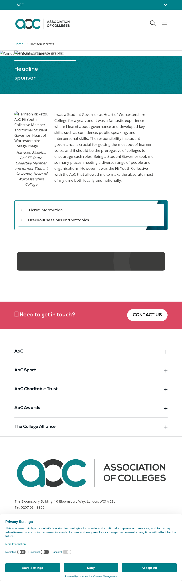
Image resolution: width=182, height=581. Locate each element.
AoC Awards (27, 408)
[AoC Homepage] (42, 23)
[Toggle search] (153, 23)
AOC (20, 4)
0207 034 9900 (33, 507)
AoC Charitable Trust (36, 389)
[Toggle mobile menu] (162, 23)
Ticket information (45, 210)
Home (19, 44)
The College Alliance (35, 427)
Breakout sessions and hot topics (58, 220)
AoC (18, 351)
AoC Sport (25, 370)
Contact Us (147, 315)
